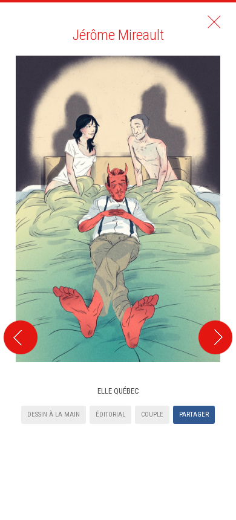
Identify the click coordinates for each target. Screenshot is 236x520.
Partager (194, 414)
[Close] (214, 22)
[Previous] (19, 198)
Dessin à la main (53, 414)
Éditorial (110, 414)
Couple (152, 414)
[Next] (217, 198)
